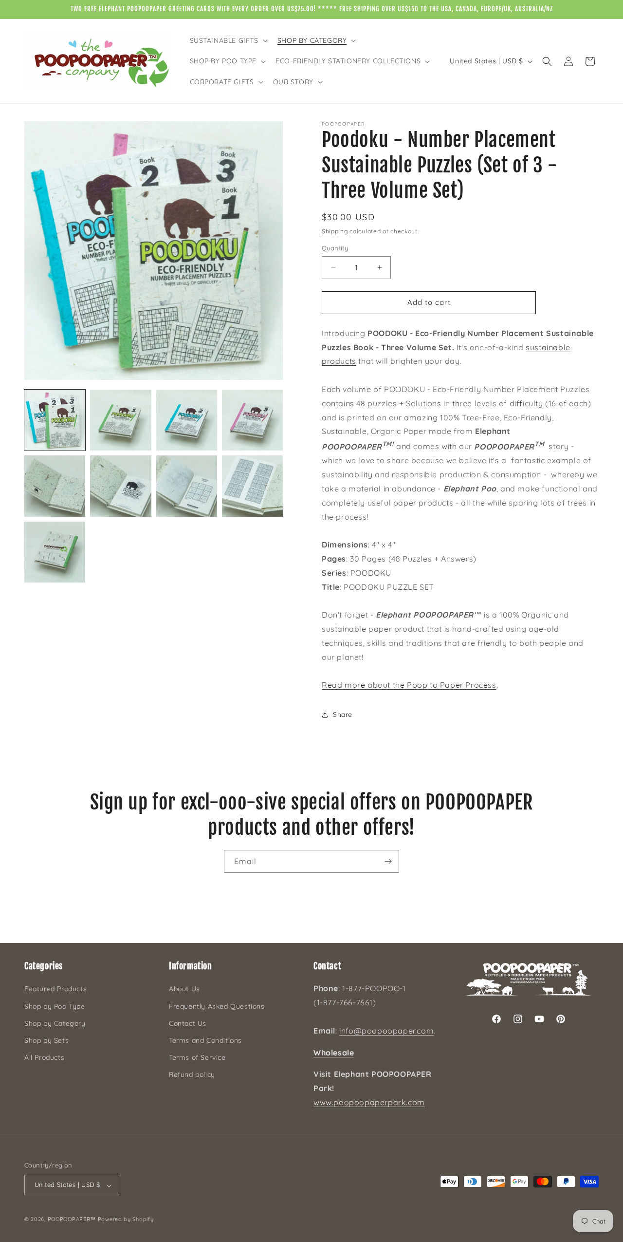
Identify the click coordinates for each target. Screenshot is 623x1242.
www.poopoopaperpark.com (369, 1102)
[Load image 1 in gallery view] (54, 420)
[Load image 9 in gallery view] (54, 552)
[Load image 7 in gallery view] (186, 485)
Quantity (335, 248)
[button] (228, 40)
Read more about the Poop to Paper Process (409, 685)
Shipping (335, 231)
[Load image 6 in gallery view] (120, 485)
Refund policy (192, 1075)
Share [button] (342, 714)
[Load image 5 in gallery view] (54, 485)
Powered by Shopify (126, 1219)
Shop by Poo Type (54, 1006)
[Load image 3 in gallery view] (186, 420)
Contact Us (187, 1023)
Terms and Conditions (205, 1040)
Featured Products (55, 989)
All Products (44, 1057)
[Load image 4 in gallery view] (252, 420)
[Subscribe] (388, 861)
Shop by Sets (46, 1040)
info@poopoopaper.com (386, 1030)
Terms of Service (197, 1057)
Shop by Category (55, 1023)
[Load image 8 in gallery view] (252, 485)
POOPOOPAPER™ (72, 1219)
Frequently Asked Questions (217, 1006)
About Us (184, 989)
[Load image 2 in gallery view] (120, 420)
